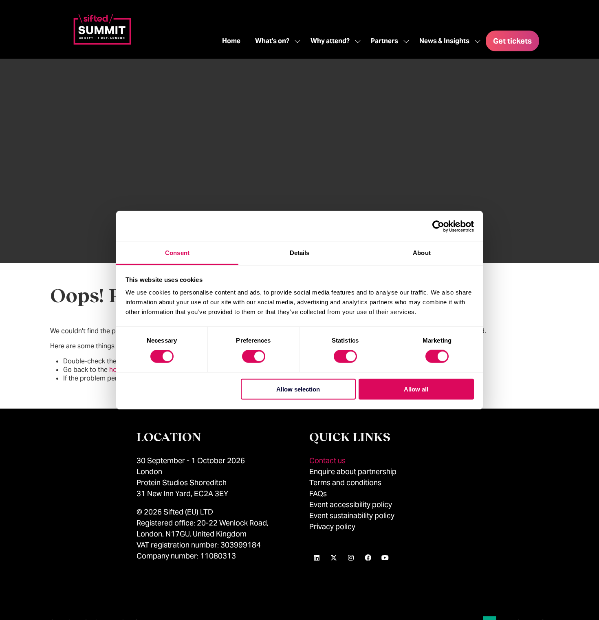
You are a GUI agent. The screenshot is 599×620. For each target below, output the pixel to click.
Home (231, 41)
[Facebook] (368, 557)
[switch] (253, 356)
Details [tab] (300, 252)
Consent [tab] (177, 252)
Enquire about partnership (352, 471)
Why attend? (330, 41)
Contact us (327, 460)
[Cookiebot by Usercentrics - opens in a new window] (438, 226)
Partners (384, 41)
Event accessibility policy (351, 504)
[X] (333, 557)
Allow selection (298, 389)
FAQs (318, 493)
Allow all (416, 389)
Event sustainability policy (351, 515)
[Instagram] (351, 557)
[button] (512, 41)
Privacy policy (332, 526)
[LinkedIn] (316, 557)
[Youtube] (385, 557)
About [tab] (422, 252)
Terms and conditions (345, 482)
